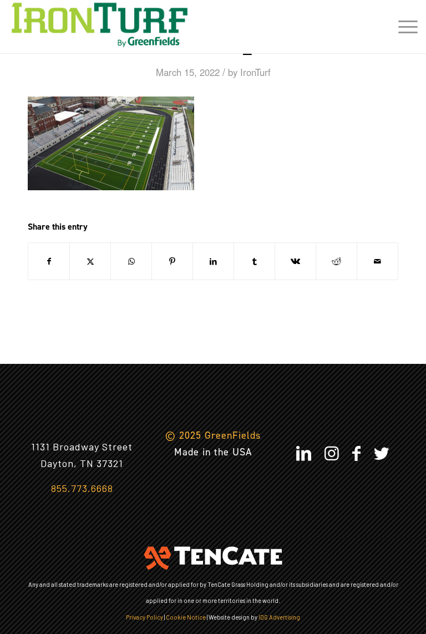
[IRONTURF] (99, 25)
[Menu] (402, 25)
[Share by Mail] (377, 261)
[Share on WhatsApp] (131, 261)
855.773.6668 (82, 488)
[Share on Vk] (295, 261)
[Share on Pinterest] (172, 261)
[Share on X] (90, 261)
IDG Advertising (279, 617)
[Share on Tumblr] (254, 261)
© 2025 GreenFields (213, 435)
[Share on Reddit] (336, 261)
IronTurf (255, 72)
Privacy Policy (144, 617)
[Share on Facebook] (48, 261)
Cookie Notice (186, 617)
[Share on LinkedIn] (213, 261)
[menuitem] (402, 25)
